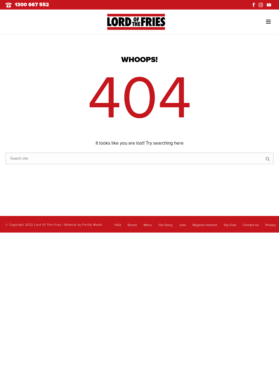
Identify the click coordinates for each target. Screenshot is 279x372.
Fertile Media (92, 225)
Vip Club (230, 225)
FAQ (117, 225)
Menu (148, 225)
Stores (132, 225)
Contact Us (251, 225)
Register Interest (205, 225)
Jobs (182, 225)
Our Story (165, 225)
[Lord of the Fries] (139, 22)
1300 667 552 (32, 5)
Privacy (270, 225)
